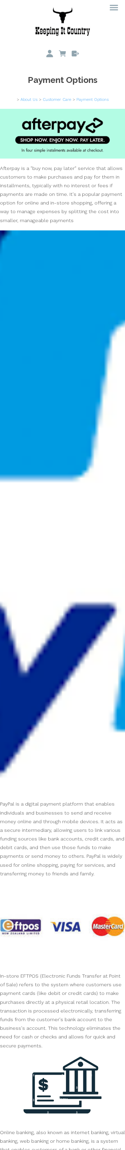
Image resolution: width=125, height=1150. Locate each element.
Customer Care (57, 99)
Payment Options (92, 99)
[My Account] (49, 53)
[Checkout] (75, 53)
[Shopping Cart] (62, 53)
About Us (29, 99)
